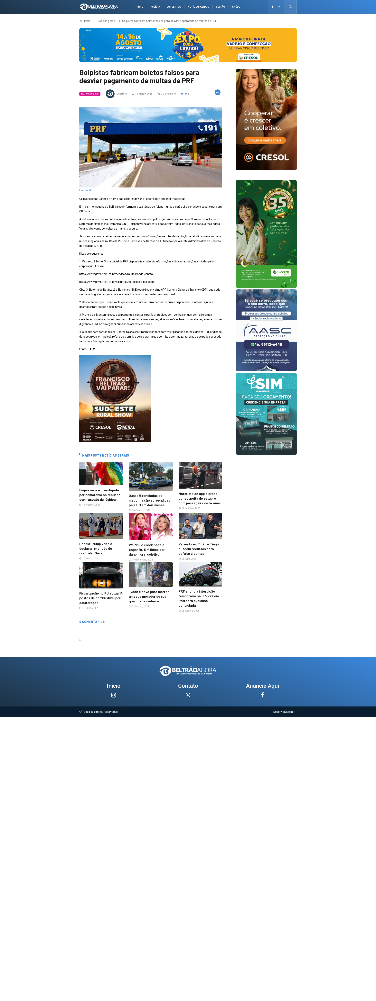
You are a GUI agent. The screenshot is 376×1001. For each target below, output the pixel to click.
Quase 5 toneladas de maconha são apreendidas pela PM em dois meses (149, 500)
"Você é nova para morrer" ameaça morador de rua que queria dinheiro (149, 596)
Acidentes (174, 6)
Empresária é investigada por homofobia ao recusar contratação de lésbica (99, 495)
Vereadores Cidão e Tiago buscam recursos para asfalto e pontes (199, 549)
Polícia (155, 6)
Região (220, 6)
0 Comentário (168, 93)
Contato (188, 686)
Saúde (236, 6)
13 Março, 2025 (143, 93)
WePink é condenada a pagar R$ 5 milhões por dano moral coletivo (147, 549)
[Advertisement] (188, 744)
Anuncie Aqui (262, 686)
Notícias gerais (198, 6)
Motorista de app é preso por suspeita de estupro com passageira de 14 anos (200, 498)
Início (139, 6)
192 (186, 93)
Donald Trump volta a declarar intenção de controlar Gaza (95, 548)
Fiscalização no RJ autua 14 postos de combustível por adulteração (101, 598)
